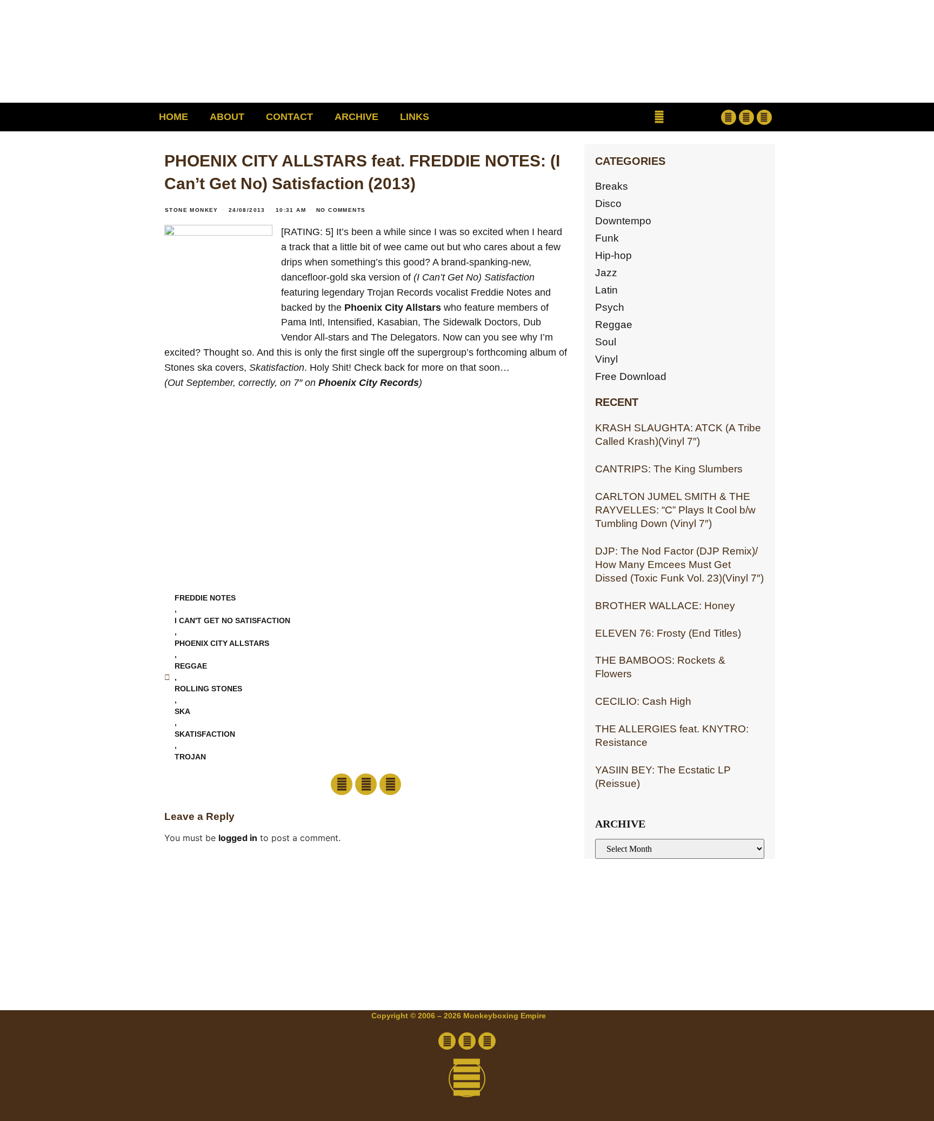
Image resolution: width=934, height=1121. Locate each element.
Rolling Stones (208, 688)
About (227, 116)
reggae (191, 666)
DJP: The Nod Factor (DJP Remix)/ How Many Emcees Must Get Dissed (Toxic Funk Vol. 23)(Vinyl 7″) (679, 564)
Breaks (611, 186)
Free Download (630, 376)
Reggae (613, 324)
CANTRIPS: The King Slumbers (669, 469)
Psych (609, 307)
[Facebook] (728, 117)
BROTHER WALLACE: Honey (665, 605)
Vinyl (606, 359)
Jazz (606, 272)
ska (182, 711)
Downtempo (623, 220)
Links (414, 116)
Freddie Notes (205, 597)
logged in (237, 837)
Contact (289, 116)
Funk (607, 238)
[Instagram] (764, 117)
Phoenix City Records (368, 382)
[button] (659, 117)
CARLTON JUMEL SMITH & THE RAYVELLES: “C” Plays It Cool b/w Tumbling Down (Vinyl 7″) (675, 510)
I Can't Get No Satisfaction (232, 620)
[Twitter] (746, 117)
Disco (608, 203)
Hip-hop (613, 255)
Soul (605, 342)
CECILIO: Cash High (643, 701)
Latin (606, 290)
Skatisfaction (205, 734)
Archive (356, 116)
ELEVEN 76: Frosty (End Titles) (668, 633)
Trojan (190, 756)
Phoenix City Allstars (392, 307)
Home (173, 116)
